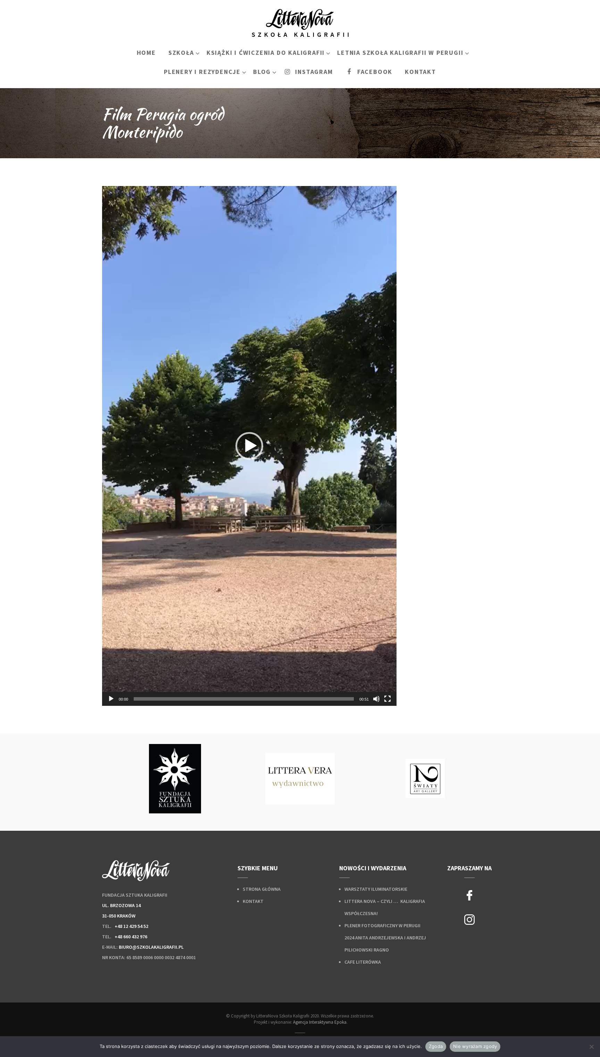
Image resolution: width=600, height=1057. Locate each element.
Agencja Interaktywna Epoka (320, 1022)
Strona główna (262, 889)
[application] (249, 446)
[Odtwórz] (111, 698)
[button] (249, 446)
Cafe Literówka (362, 962)
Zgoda (436, 1046)
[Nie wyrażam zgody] (591, 1046)
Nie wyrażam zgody (475, 1046)
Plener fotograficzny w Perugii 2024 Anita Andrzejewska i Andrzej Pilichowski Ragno (385, 937)
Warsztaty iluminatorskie (375, 889)
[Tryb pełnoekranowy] (387, 698)
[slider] (244, 699)
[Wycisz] (376, 698)
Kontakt (253, 901)
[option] (175, 778)
